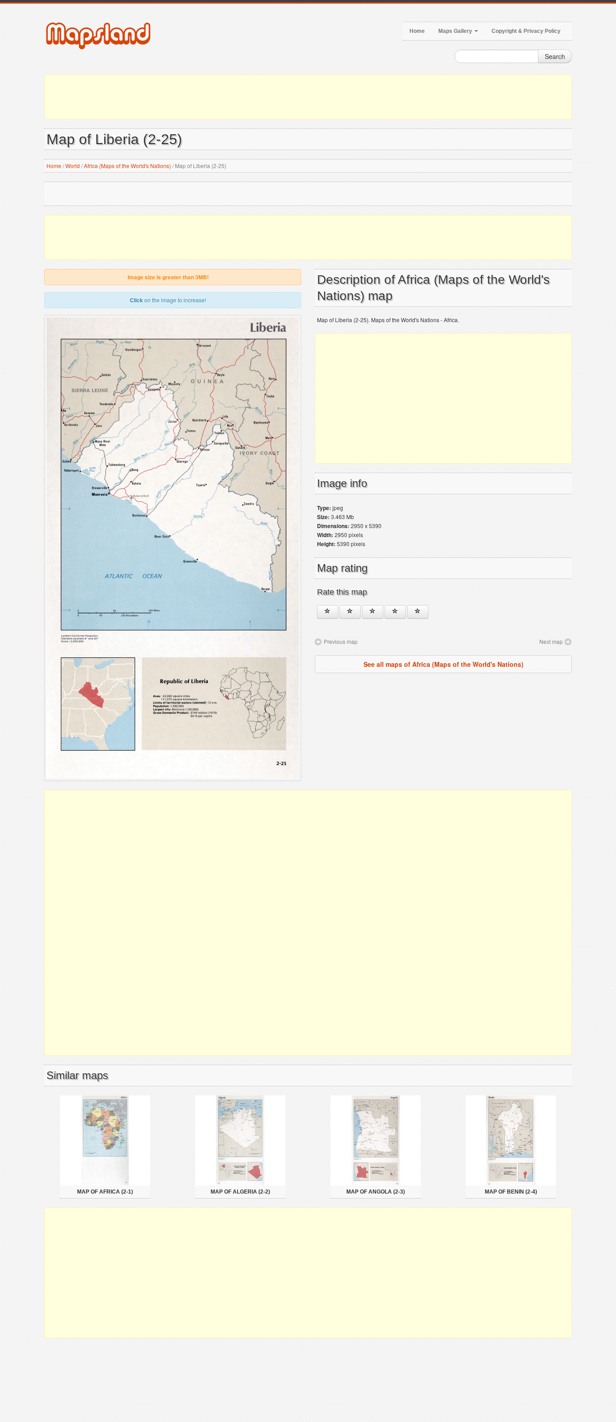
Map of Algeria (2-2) (240, 1192)
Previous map (341, 641)
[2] (350, 612)
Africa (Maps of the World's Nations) (127, 165)
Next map (551, 641)
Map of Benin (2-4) (511, 1192)
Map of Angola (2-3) (375, 1192)
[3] (372, 612)
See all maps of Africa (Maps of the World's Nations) (443, 664)
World (72, 165)
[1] (327, 612)
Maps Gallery (455, 31)
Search (555, 56)
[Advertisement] (308, 97)
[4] (395, 612)
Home (417, 31)
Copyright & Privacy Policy (526, 31)
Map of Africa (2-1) (105, 1192)
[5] (417, 612)
